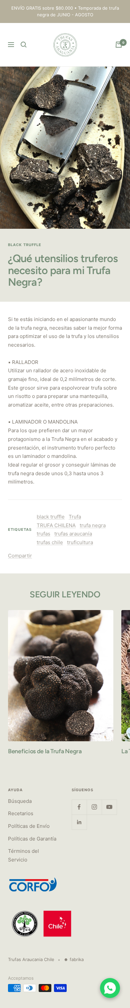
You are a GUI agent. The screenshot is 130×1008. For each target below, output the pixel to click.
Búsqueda (20, 801)
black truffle (24, 244)
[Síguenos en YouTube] (109, 807)
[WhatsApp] (110, 988)
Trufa (75, 516)
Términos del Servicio (23, 855)
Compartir (20, 555)
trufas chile (50, 542)
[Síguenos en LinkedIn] (79, 822)
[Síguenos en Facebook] (79, 807)
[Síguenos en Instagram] (94, 807)
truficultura (80, 542)
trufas (43, 533)
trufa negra (93, 525)
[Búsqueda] (24, 45)
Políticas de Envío (29, 826)
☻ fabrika (74, 959)
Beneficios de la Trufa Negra (45, 751)
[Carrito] (118, 45)
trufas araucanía (73, 533)
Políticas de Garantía (32, 839)
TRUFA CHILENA (56, 525)
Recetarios (20, 813)
